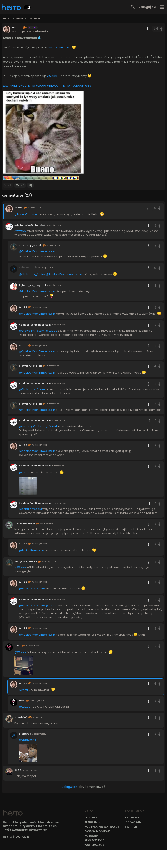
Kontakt (90, 817)
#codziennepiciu (59, 47)
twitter (131, 826)
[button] (43, 132)
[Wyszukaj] (132, 7)
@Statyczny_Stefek (32, 274)
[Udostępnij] (30, 185)
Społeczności (94, 840)
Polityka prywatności (101, 826)
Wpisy (19, 18)
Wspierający (94, 845)
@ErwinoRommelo (27, 214)
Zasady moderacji (98, 831)
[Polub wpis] (161, 29)
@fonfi (23, 690)
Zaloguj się (147, 7)
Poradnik (91, 836)
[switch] (27, 7)
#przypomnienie (58, 85)
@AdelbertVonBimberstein (37, 251)
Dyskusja (34, 18)
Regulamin (92, 822)
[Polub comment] (159, 208)
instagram (133, 822)
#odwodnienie (80, 85)
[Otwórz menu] (162, 7)
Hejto (7, 18)
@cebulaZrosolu (30, 509)
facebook (132, 817)
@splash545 (27, 739)
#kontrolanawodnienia (19, 85)
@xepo (52, 76)
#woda (41, 85)
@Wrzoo (20, 231)
